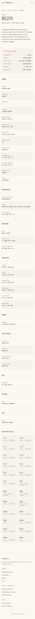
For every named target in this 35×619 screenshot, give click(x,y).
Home (3, 10)
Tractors (9, 10)
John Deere (5, 575)
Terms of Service (7, 606)
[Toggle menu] (32, 2)
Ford (3, 581)
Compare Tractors (7, 589)
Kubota (16, 10)
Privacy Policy (6, 603)
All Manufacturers (7, 572)
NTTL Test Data (6, 595)
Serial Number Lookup (8, 592)
